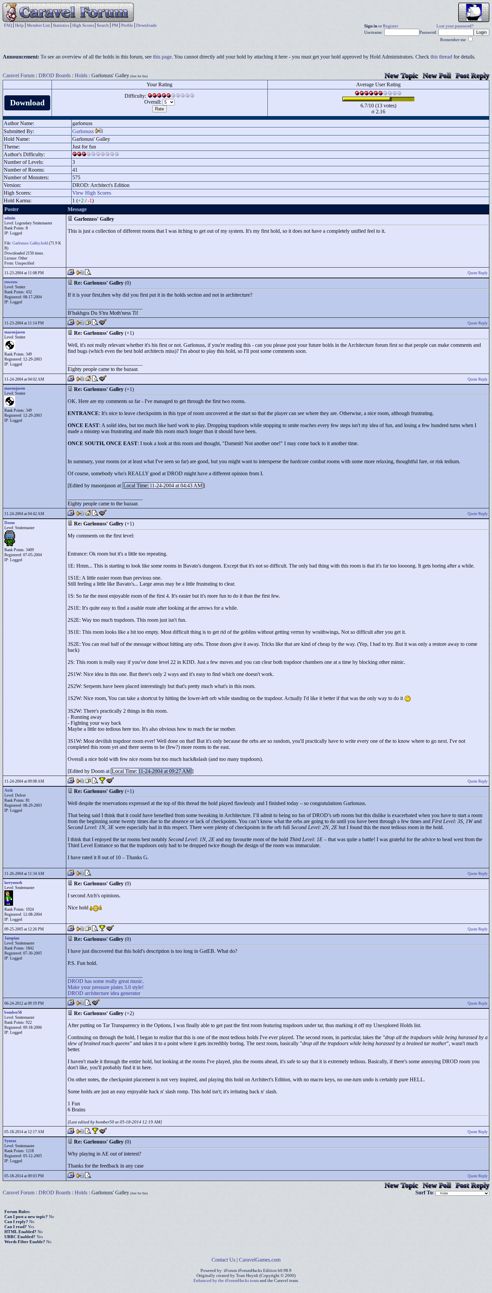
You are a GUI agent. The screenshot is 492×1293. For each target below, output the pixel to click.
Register (390, 26)
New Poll (437, 75)
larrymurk (13, 882)
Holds (81, 75)
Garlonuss (83, 131)
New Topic (401, 75)
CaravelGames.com (259, 1260)
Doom (9, 522)
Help (19, 25)
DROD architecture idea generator (104, 993)
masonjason (14, 332)
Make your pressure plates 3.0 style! (106, 987)
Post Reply (472, 75)
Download (27, 102)
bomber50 (13, 1012)
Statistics (61, 25)
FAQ (8, 25)
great (123, 981)
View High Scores (91, 193)
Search (103, 25)
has (88, 981)
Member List (38, 25)
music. (137, 981)
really (111, 981)
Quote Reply (478, 273)
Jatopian (11, 938)
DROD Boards (54, 75)
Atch (8, 790)
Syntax (10, 1140)
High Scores (83, 25)
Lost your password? (455, 26)
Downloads (146, 25)
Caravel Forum (18, 75)
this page (162, 57)
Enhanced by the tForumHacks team (226, 1280)
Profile (127, 25)
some (98, 981)
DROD (75, 981)
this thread (441, 57)
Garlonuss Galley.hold (30, 243)
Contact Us (223, 1260)
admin (9, 218)
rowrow (11, 282)
